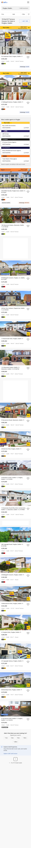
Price (3, 14)
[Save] (28, 14)
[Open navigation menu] (28, 2)
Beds (14, 14)
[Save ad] (28, 57)
